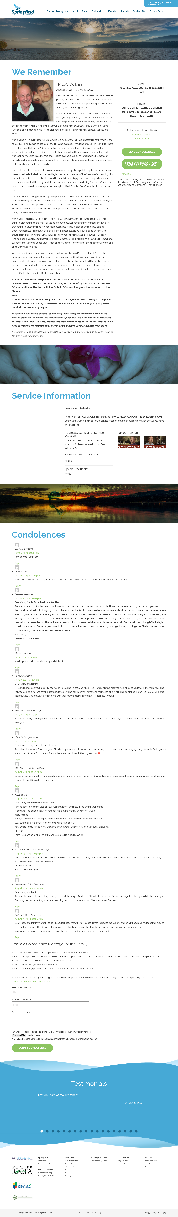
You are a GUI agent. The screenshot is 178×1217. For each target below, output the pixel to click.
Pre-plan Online (123, 1164)
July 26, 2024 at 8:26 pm (27, 575)
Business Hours (155, 5)
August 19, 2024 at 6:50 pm (29, 853)
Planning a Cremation (73, 1176)
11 (97, 1131)
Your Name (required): (22, 987)
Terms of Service (83, 1213)
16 (125, 1131)
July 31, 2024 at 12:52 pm (27, 741)
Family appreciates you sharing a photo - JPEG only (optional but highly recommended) (51, 1032)
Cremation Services (72, 1170)
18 (136, 1131)
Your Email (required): (21, 999)
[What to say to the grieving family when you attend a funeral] (155, 442)
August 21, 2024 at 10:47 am (29, 919)
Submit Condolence (32, 1047)
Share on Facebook (142, 134)
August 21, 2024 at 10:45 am (29, 888)
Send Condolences (142, 151)
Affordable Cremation (73, 1167)
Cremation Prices (71, 1173)
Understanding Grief (99, 1161)
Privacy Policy (96, 1213)
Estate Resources (150, 1161)
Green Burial (157, 11)
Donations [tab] (126, 174)
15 (119, 1131)
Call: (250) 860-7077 (45, 1176)
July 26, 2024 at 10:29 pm (28, 598)
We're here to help (45, 1173)
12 (103, 1131)
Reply (18, 563)
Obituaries (98, 11)
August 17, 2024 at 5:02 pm (28, 798)
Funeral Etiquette (150, 1164)
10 (92, 1131)
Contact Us (139, 11)
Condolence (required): (22, 1012)
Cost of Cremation (71, 1161)
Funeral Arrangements (59, 11)
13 (108, 1131)
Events (112, 11)
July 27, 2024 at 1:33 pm (27, 657)
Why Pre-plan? (123, 1161)
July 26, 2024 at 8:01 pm (27, 553)
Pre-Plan (82, 11)
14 (114, 1131)
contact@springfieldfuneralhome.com (31, 981)
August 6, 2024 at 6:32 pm (28, 772)
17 (131, 1131)
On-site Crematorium (73, 1164)
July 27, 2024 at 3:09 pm (27, 680)
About (124, 11)
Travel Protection (124, 1167)
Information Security (151, 1167)
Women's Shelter (44, 1164)
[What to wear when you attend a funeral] (129, 442)
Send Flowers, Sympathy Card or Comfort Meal (142, 164)
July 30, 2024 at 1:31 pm (27, 714)
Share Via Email (142, 138)
